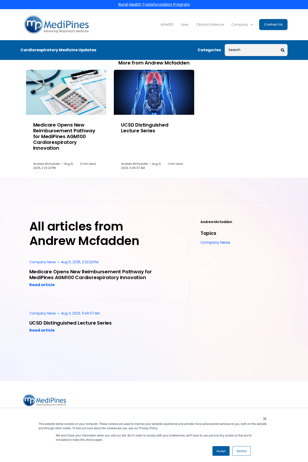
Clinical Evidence (210, 24)
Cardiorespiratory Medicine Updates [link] (58, 50)
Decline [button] (242, 451)
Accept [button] (221, 451)
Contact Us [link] (273, 24)
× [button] (265, 417)
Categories (209, 50)
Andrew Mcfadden (216, 221)
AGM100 (166, 24)
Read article (42, 285)
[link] (56, 24)
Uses (184, 24)
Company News (215, 242)
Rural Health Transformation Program (154, 4)
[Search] (283, 50)
